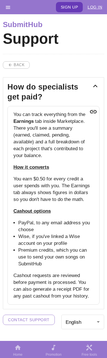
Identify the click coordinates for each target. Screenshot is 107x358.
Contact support (29, 320)
